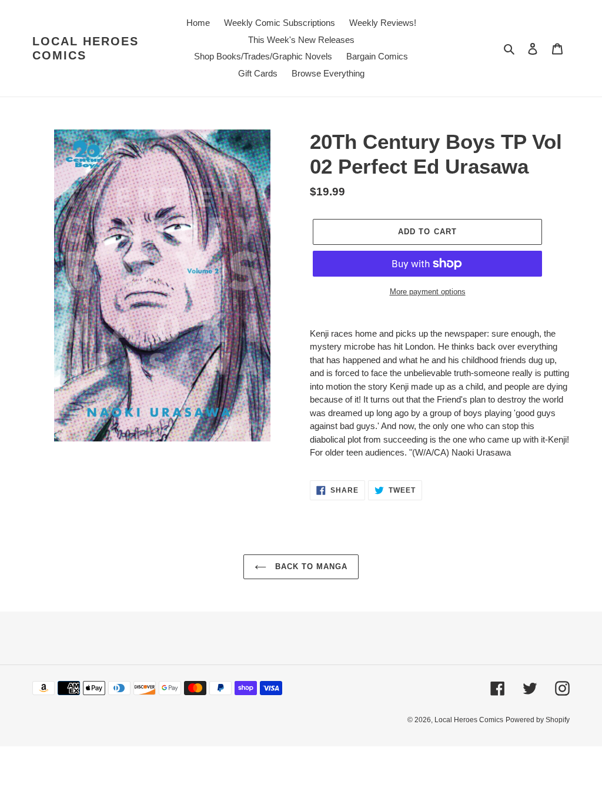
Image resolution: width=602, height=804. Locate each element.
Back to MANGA (310, 566)
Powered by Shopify (538, 720)
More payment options (428, 291)
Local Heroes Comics (85, 48)
